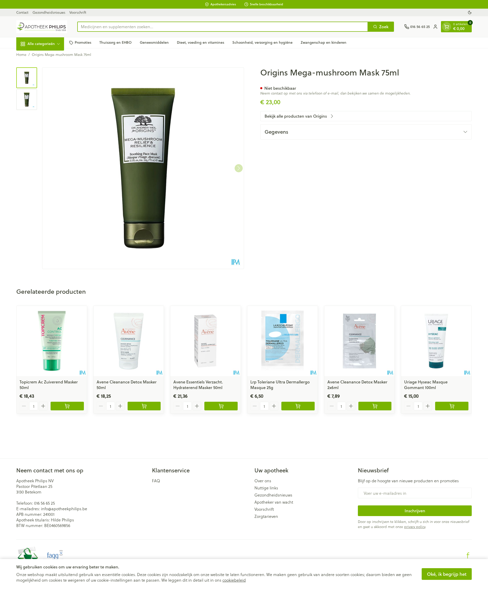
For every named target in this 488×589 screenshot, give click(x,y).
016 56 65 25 (44, 503)
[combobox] (222, 27)
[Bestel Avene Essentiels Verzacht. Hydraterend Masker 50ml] (221, 406)
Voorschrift (77, 12)
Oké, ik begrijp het (446, 574)
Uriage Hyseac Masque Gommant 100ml (426, 384)
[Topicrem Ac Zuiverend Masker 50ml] (52, 341)
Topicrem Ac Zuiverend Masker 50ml (49, 384)
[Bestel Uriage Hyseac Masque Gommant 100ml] (451, 406)
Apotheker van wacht (273, 502)
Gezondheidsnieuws (49, 12)
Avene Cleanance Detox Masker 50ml (127, 384)
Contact (22, 12)
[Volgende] (239, 168)
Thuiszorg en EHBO (115, 42)
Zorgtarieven (266, 516)
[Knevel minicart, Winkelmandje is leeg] (446, 26)
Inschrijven (415, 511)
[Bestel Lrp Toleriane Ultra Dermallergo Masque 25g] (298, 406)
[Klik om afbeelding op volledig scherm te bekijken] (143, 168)
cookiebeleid (234, 580)
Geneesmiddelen (154, 42)
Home (21, 54)
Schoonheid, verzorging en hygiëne (262, 42)
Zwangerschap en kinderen (323, 42)
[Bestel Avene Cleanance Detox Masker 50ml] (144, 406)
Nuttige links (266, 488)
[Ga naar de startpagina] (41, 26)
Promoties (83, 42)
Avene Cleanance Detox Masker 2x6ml (357, 384)
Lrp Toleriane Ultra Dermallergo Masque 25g (280, 384)
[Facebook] (468, 555)
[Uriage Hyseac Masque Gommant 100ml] (436, 341)
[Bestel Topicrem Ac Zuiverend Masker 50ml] (67, 406)
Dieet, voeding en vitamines (200, 42)
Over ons (262, 481)
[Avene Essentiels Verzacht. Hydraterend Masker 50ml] (205, 341)
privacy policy (414, 526)
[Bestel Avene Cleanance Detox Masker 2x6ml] (375, 406)
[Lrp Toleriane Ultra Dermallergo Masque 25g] (282, 341)
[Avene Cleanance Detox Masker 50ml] (129, 341)
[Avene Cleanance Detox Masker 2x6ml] (359, 341)
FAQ (156, 481)
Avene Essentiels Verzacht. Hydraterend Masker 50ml (198, 384)
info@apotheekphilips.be (64, 509)
